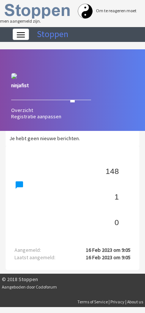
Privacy (117, 301)
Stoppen (52, 34)
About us (135, 301)
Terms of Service (92, 301)
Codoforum (46, 287)
